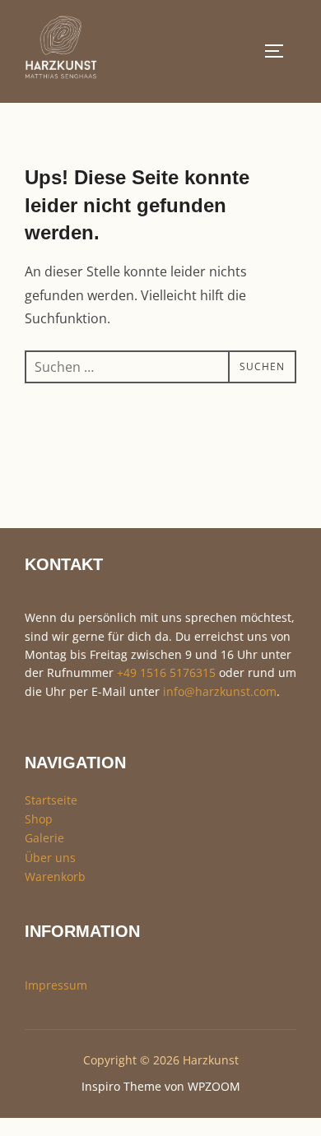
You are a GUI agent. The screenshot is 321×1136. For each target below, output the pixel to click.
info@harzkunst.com (220, 691)
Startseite (51, 800)
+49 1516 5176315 (166, 672)
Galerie (44, 838)
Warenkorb (55, 876)
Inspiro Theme (121, 1086)
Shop (39, 819)
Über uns (50, 857)
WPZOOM (214, 1086)
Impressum (56, 985)
